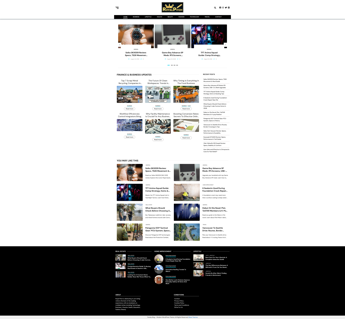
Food (189, 106)
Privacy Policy (179, 301)
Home (125, 17)
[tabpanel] (136, 44)
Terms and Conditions (181, 305)
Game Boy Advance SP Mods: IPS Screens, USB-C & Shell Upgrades (172, 54)
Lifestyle (148, 17)
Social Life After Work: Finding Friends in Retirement (216, 274)
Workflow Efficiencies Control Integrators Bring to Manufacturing (129, 115)
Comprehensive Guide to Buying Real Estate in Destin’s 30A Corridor (139, 267)
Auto (207, 255)
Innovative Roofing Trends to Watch (176, 270)
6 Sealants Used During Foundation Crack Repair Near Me (214, 189)
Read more (129, 109)
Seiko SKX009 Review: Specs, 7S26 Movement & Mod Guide (136, 54)
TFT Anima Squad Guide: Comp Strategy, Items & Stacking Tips (209, 54)
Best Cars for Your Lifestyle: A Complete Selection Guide (216, 258)
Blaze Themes (193, 317)
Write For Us (178, 307)
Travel (207, 17)
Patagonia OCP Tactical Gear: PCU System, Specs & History (157, 229)
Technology (194, 17)
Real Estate (149, 205)
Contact (218, 17)
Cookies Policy (179, 303)
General (136, 49)
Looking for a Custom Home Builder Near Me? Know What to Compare (139, 276)
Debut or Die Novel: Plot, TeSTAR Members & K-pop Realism (214, 209)
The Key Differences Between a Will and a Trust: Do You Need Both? (216, 266)
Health (159, 17)
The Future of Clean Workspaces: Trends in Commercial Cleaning (157, 82)
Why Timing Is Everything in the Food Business (186, 82)
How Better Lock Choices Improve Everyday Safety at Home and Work (178, 281)
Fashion (181, 17)
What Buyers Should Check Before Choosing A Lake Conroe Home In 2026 (214, 106)
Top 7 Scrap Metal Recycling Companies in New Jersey (130, 82)
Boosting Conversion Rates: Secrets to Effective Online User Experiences (186, 115)
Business (136, 17)
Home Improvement (208, 185)
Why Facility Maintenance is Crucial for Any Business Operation (157, 115)
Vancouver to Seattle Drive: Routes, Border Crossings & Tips (212, 229)
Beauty (170, 17)
